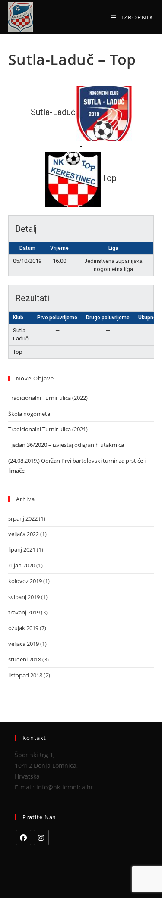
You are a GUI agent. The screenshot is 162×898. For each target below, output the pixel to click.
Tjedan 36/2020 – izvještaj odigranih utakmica (66, 445)
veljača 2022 (23, 534)
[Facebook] (23, 837)
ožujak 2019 (23, 628)
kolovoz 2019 (25, 581)
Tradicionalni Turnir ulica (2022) (48, 398)
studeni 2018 (24, 659)
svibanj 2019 (24, 597)
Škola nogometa (29, 414)
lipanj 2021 (21, 549)
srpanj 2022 (23, 518)
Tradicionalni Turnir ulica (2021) (48, 429)
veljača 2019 (23, 644)
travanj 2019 (24, 612)
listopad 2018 (25, 675)
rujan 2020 (21, 565)
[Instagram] (41, 837)
